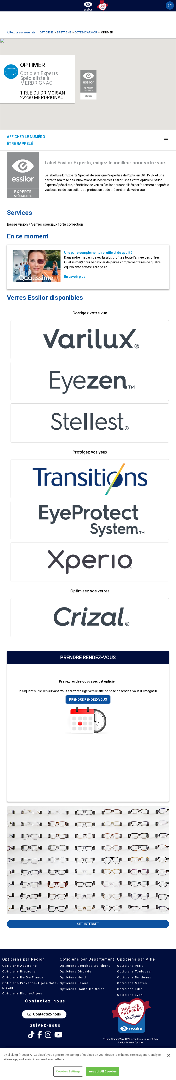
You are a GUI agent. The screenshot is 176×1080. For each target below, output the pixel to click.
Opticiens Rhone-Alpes (22, 993)
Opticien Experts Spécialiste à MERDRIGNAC (39, 78)
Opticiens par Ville (136, 959)
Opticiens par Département (87, 959)
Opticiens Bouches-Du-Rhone (85, 965)
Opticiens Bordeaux (134, 977)
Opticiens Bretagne (19, 971)
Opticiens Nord (73, 977)
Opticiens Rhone (74, 983)
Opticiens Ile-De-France (23, 977)
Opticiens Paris (130, 965)
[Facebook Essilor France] (39, 1035)
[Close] (169, 1055)
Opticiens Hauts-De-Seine (82, 989)
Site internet (88, 924)
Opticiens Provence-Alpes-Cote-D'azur (30, 985)
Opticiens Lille (130, 989)
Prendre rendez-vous (88, 699)
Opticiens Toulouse (134, 971)
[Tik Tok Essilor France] (31, 1035)
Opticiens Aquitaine (19, 965)
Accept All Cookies (103, 1071)
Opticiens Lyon (130, 994)
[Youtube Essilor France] (58, 1035)
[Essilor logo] (88, 5)
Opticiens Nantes (132, 983)
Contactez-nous (47, 1014)
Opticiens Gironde (75, 971)
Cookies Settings (68, 1071)
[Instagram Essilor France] (48, 1035)
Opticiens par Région (23, 959)
